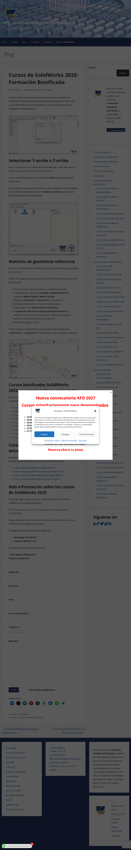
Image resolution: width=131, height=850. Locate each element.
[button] (95, 411)
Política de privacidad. (69, 440)
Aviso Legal (82, 440)
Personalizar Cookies (52, 440)
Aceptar (44, 434)
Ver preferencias (86, 434)
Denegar (65, 434)
